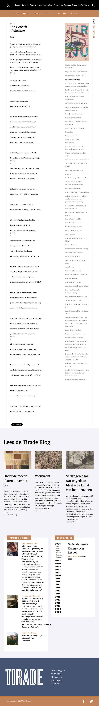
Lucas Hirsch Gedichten (73, 330)
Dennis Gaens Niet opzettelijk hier (76, 103)
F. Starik (68, 174)
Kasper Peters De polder (73, 219)
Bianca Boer (69, 132)
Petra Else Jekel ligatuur (73, 271)
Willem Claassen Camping (73, 338)
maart (58, 553)
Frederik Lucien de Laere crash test (77, 160)
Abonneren (39, 13)
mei (57, 548)
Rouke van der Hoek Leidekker (75, 128)
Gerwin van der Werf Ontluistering (76, 249)
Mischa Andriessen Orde (73, 227)
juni (57, 546)
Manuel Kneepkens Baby (73, 118)
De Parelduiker (84, 5)
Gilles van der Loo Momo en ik (75, 76)
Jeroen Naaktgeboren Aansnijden (76, 274)
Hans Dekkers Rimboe (72, 256)
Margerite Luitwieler (71, 136)
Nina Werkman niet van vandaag (76, 297)
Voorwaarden (11, 701)
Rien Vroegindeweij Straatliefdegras (77, 192)
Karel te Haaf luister (71, 245)
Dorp (30, 575)
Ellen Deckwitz (70, 234)
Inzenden (73, 13)
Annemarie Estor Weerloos (74, 253)
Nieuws (17, 5)
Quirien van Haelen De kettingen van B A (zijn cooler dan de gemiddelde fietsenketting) (76, 199)
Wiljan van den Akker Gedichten (76, 72)
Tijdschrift (27, 13)
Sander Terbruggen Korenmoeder (76, 178)
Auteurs (33, 5)
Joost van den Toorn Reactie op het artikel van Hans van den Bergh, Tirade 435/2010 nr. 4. (76, 357)
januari (59, 557)
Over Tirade (61, 13)
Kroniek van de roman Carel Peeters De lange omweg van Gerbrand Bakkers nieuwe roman (77, 373)
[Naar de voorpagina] (7, 5)
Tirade (74, 5)
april (58, 551)
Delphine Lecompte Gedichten (75, 334)
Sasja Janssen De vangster (74, 114)
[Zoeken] (93, 5)
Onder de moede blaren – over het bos (78, 548)
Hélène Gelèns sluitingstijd (74, 170)
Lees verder (8, 514)
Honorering (56, 677)
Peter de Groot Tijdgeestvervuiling (76, 286)
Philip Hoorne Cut (71, 278)
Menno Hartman (74, 556)
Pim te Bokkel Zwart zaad (73, 230)
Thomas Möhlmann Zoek (73, 300)
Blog (17, 13)
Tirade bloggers (58, 670)
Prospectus (58, 5)
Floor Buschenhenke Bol (73, 188)
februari (59, 555)
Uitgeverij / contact (45, 5)
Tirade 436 (94, 32)
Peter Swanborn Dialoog (73, 282)
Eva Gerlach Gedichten (72, 79)
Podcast (67, 5)
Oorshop (25, 5)
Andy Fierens (69, 267)
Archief (50, 13)
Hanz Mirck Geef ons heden (74, 223)
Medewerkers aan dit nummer (75, 380)
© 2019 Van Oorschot (24, 701)
